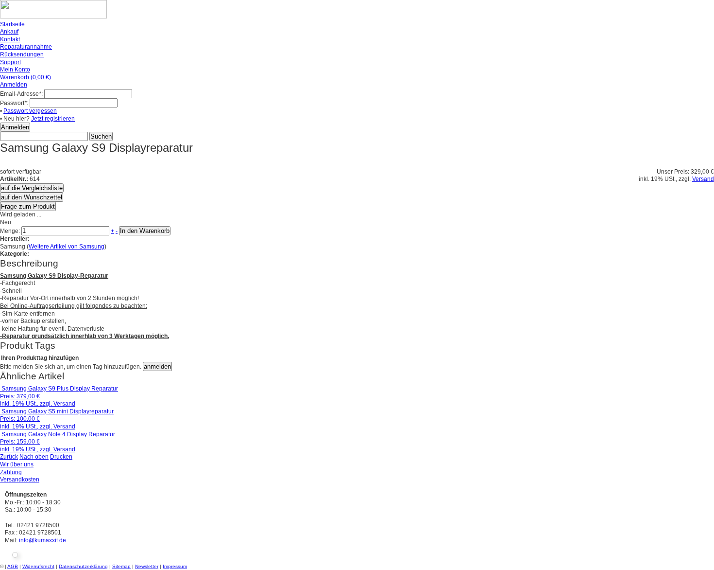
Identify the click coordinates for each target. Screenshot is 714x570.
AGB (12, 566)
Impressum (175, 566)
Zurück (9, 456)
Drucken (61, 456)
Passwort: (14, 103)
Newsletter (146, 566)
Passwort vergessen (30, 110)
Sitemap (121, 566)
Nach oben (34, 456)
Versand (703, 179)
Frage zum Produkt (28, 206)
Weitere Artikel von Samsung (66, 246)
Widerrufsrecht (38, 566)
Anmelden (13, 84)
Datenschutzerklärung (83, 566)
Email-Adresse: (21, 93)
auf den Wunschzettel (31, 197)
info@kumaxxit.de (42, 540)
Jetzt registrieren (53, 118)
